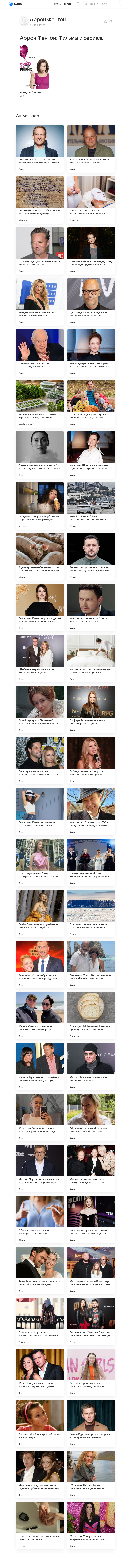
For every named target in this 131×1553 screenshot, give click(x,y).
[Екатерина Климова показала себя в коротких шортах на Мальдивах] (40, 811)
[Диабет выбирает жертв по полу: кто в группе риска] (40, 1525)
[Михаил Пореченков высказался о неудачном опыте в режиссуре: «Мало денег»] (40, 1168)
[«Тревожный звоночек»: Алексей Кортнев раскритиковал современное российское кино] (91, 149)
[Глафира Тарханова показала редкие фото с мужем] (91, 709)
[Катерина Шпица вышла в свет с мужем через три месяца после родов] (91, 455)
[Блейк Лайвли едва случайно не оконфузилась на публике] (40, 913)
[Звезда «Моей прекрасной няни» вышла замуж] (40, 1423)
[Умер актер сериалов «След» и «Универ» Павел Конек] (91, 607)
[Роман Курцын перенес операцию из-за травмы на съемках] (91, 1423)
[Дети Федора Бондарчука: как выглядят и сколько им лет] (91, 302)
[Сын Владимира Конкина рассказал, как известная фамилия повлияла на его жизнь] (40, 353)
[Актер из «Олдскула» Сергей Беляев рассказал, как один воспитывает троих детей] (91, 404)
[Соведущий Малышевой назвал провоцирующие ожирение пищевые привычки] (91, 1015)
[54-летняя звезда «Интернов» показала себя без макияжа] (91, 1117)
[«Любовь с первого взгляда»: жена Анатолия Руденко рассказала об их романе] (40, 658)
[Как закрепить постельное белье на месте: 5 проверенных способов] (91, 658)
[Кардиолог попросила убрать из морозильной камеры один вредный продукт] (40, 506)
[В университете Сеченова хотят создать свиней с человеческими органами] (40, 557)
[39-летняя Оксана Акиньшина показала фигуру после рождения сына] (40, 1117)
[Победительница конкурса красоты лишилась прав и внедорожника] (91, 760)
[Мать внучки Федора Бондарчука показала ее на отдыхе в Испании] (91, 1270)
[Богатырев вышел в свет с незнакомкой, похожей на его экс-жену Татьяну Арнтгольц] (40, 760)
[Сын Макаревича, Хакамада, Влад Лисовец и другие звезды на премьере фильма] (91, 251)
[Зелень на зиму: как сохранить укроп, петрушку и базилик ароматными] (40, 404)
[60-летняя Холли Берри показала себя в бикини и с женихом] (91, 964)
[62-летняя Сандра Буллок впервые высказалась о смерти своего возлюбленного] (91, 1525)
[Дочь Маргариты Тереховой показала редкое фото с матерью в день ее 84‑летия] (40, 709)
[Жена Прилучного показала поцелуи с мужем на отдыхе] (40, 1372)
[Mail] (11, 4)
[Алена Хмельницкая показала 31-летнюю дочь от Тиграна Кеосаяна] (40, 455)
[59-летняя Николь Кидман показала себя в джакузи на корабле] (91, 1474)
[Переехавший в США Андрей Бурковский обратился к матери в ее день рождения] (40, 149)
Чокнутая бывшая (31, 92)
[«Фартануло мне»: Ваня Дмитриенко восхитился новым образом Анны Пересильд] (40, 862)
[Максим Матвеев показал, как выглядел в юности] (91, 1066)
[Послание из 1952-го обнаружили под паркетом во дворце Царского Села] (40, 200)
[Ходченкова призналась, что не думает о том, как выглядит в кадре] (91, 1219)
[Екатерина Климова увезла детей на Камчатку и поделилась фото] (40, 607)
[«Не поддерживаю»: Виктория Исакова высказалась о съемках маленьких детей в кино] (91, 353)
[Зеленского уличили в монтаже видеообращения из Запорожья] (91, 557)
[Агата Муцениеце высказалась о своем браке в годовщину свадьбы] (40, 1270)
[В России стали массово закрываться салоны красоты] (91, 200)
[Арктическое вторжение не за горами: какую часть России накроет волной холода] (91, 913)
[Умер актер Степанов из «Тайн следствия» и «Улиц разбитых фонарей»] (91, 811)
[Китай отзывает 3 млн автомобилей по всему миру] (91, 506)
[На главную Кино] (17, 4)
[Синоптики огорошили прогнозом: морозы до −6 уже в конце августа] (40, 1321)
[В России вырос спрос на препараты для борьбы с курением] (40, 1219)
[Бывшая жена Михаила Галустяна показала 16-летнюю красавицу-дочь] (91, 1321)
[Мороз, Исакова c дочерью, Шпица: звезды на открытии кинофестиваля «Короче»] (91, 1168)
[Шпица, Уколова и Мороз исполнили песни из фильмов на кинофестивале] (91, 862)
